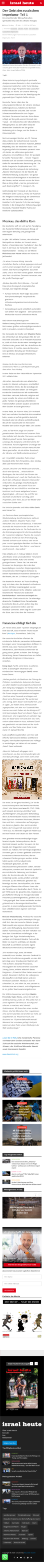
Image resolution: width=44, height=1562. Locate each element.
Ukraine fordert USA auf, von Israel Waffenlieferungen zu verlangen (22, 1110)
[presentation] (35, 1195)
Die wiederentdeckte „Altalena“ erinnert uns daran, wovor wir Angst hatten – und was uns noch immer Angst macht (26, 1165)
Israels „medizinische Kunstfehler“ (24, 1471)
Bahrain (25, 1531)
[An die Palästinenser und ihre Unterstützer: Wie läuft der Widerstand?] (6, 1182)
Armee (33, 1538)
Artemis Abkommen (11, 1531)
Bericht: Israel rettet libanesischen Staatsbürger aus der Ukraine (22, 1086)
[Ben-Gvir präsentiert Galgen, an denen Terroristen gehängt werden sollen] (6, 1501)
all (13, 1469)
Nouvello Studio (30, 1553)
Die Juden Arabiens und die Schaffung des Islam (22, 1519)
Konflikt (22, 1205)
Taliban (6, 1523)
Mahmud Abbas (10, 1534)
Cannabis (15, 1523)
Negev (23, 1527)
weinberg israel (9, 1515)
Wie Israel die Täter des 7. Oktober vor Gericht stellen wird (22, 1210)
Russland (14, 29)
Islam (34, 1523)
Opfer (30, 1534)
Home (4, 35)
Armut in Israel (19, 1542)
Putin (26, 29)
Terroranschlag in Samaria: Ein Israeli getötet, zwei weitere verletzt (25, 1485)
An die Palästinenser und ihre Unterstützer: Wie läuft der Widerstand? (26, 1183)
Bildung (25, 1538)
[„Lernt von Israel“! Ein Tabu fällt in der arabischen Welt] (6, 1173)
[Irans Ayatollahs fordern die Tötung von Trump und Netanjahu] (6, 1455)
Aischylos (11, 633)
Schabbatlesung (24, 1515)
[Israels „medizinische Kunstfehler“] (6, 1470)
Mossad (36, 1515)
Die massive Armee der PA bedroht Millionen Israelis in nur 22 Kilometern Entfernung (25, 1494)
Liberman (7, 1542)
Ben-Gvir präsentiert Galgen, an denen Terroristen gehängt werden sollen (26, 1503)
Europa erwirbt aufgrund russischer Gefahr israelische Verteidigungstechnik (22, 1134)
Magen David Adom (11, 1527)
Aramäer (22, 1534)
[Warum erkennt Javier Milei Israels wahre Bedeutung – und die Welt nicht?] (6, 1463)
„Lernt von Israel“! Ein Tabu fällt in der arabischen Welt (25, 1175)
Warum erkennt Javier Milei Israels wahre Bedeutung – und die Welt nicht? (26, 1464)
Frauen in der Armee (11, 1538)
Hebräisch (26, 1523)
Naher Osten (16, 1172)
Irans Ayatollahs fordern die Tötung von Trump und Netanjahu (26, 1457)
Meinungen (12, 35)
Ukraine (20, 29)
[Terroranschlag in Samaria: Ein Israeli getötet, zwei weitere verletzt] (6, 1484)
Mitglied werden (10, 1443)
